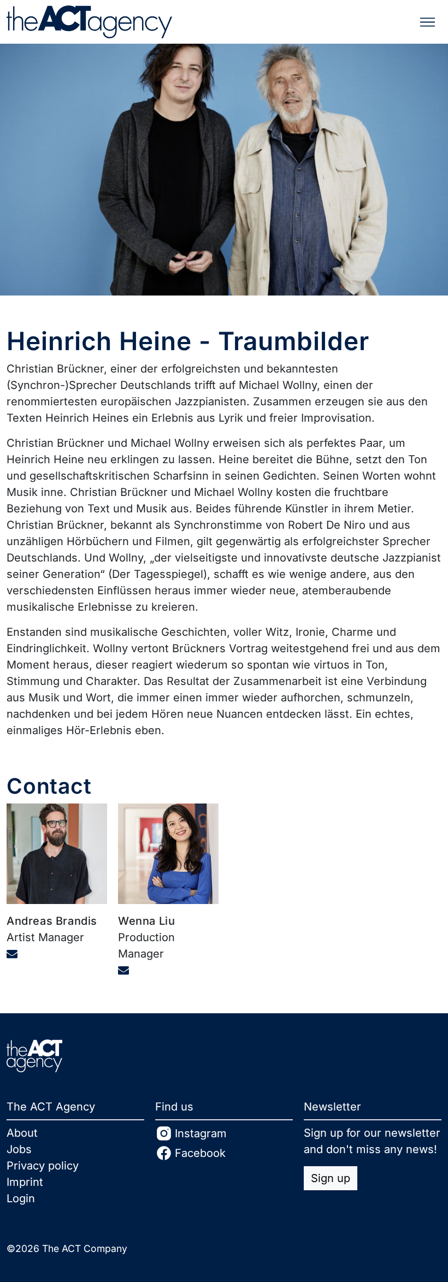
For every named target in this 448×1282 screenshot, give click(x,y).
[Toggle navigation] (427, 22)
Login (21, 1198)
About (22, 1132)
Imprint (25, 1182)
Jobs (19, 1149)
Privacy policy (43, 1165)
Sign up (330, 1178)
